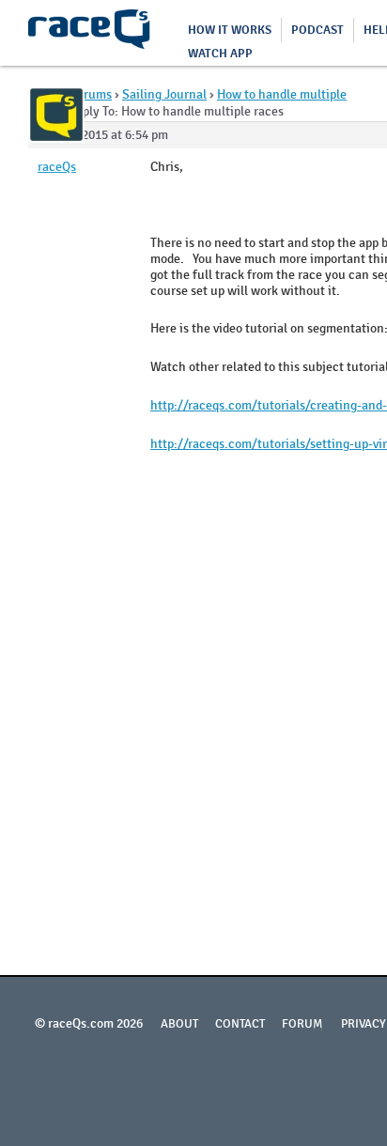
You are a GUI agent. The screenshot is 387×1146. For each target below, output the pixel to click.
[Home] (89, 32)
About (179, 1023)
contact (240, 1023)
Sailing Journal (164, 94)
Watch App (220, 53)
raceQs (57, 167)
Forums (91, 94)
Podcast (317, 30)
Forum (302, 1023)
